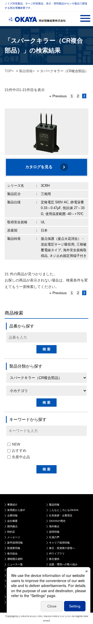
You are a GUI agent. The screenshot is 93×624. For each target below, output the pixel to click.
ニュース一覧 (15, 564)
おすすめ (19, 450)
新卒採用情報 (15, 542)
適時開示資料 (15, 559)
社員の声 (54, 537)
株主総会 (12, 553)
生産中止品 (21, 457)
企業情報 (12, 515)
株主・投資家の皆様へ (62, 548)
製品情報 (26, 71)
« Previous (58, 96)
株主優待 (54, 559)
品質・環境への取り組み (63, 564)
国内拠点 (12, 526)
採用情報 (54, 531)
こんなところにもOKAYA (64, 510)
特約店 (11, 531)
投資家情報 (13, 548)
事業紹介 (12, 504)
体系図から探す (16, 510)
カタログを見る (38, 167)
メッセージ (13, 537)
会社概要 (12, 520)
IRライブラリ (57, 553)
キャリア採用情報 (59, 542)
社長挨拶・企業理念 (60, 515)
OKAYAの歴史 (57, 520)
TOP (8, 71)
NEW (16, 444)
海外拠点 (54, 526)
